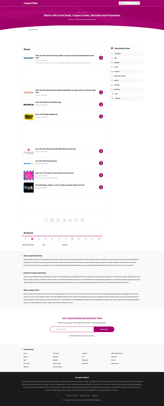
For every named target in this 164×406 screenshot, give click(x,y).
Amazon (115, 71)
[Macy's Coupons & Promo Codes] (29, 151)
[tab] (25, 238)
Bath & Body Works (119, 76)
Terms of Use (84, 396)
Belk (114, 58)
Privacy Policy (72, 396)
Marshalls (85, 363)
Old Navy (116, 85)
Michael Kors (115, 363)
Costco (113, 360)
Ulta (115, 94)
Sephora (26, 367)
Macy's (115, 80)
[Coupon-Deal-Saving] (31, 3)
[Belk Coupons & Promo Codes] (29, 188)
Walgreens (85, 360)
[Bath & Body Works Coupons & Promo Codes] (29, 175)
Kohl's (115, 67)
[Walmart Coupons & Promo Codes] (29, 163)
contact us (137, 384)
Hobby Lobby (57, 363)
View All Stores (57, 367)
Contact (94, 396)
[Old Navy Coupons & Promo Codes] (29, 58)
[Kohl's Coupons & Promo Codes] (29, 105)
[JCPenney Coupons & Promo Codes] (29, 93)
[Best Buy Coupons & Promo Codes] (29, 117)
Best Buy (115, 62)
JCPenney (116, 53)
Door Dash (27, 363)
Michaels (116, 89)
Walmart (116, 98)
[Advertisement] (82, 35)
